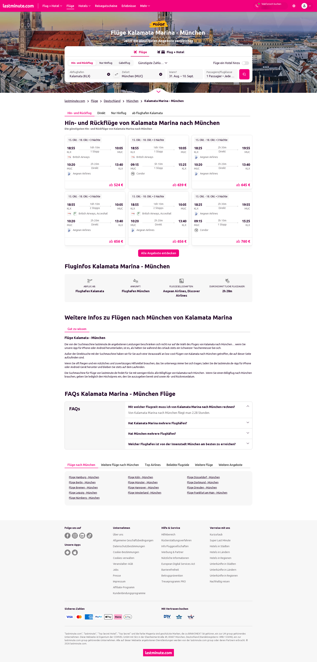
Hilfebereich (168, 534)
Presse (117, 575)
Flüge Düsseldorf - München (203, 477)
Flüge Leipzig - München (83, 492)
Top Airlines (153, 464)
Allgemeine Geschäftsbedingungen (133, 540)
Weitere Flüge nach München (120, 464)
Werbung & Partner (172, 552)
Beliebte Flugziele (178, 464)
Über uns (118, 534)
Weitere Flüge (204, 464)
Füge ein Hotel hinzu (226, 63)
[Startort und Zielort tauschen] (116, 74)
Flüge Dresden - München (202, 487)
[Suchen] (244, 74)
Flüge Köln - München (140, 477)
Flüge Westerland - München (144, 492)
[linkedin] (82, 536)
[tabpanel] (158, 186)
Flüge (94, 101)
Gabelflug (124, 62)
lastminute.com (75, 101)
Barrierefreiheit (170, 569)
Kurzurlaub (216, 534)
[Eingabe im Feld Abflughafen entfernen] (109, 74)
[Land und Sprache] (294, 6)
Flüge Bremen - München (83, 487)
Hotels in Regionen (220, 558)
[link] (95, 162)
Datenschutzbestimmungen (129, 546)
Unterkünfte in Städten (223, 563)
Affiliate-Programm (123, 587)
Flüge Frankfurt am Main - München (207, 492)
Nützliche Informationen (175, 558)
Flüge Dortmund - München (202, 482)
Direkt (101, 113)
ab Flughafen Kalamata (147, 113)
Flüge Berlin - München (82, 482)
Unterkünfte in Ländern (223, 569)
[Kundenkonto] (307, 6)
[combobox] (90, 74)
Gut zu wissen (77, 329)
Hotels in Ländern (220, 552)
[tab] (140, 52)
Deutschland (112, 101)
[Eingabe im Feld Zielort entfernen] (161, 74)
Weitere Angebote (230, 464)
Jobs (116, 569)
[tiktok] (89, 536)
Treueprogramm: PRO (173, 581)
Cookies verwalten (123, 558)
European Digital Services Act (178, 563)
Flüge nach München (81, 464)
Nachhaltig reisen (220, 581)
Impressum (119, 581)
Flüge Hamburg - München (84, 477)
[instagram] (75, 536)
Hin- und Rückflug (82, 62)
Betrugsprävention (172, 575)
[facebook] (67, 536)
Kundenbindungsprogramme (129, 593)
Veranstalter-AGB (123, 563)
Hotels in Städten (219, 546)
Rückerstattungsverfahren (176, 540)
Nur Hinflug (105, 62)
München (132, 101)
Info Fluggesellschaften (175, 546)
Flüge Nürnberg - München (84, 497)
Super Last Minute (220, 540)
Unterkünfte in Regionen (224, 575)
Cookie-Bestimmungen (126, 552)
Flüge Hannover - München (143, 487)
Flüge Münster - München (143, 482)
